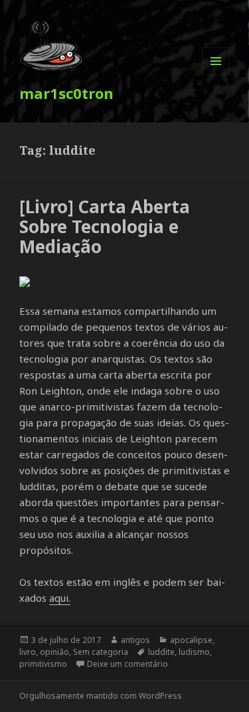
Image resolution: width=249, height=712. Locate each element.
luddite (161, 652)
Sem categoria (100, 652)
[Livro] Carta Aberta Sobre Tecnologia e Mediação (104, 226)
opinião (54, 652)
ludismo (194, 652)
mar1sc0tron (66, 93)
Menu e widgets (216, 74)
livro (27, 652)
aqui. (59, 597)
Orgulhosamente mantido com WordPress (100, 695)
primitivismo (43, 663)
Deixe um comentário (127, 663)
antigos (135, 640)
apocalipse (191, 640)
